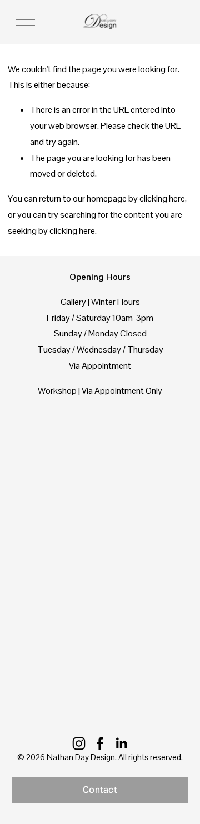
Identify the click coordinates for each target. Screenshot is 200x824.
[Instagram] (79, 743)
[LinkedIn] (121, 743)
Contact (100, 790)
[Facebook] (100, 743)
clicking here (162, 198)
